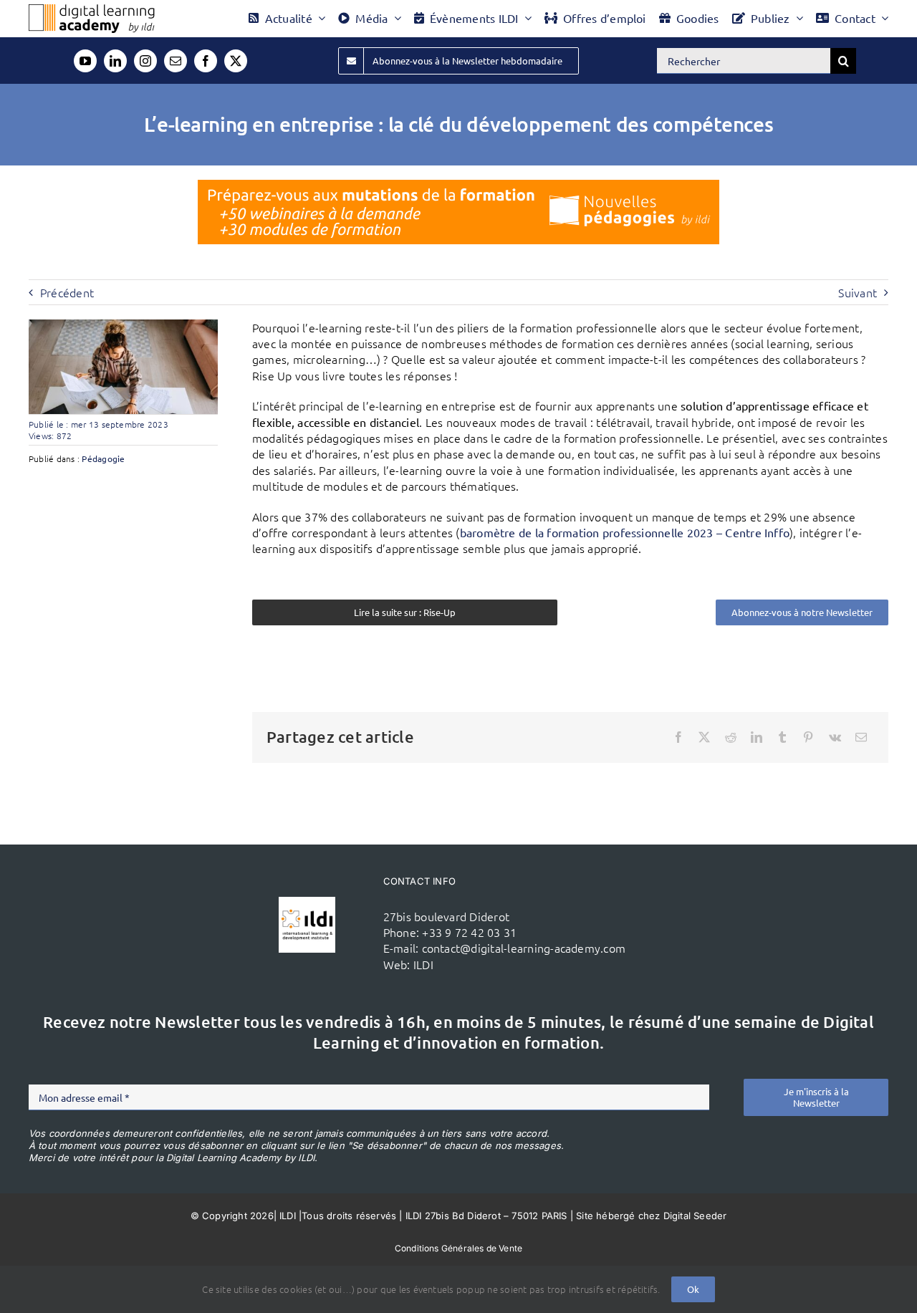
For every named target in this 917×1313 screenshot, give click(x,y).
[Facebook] (678, 737)
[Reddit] (731, 737)
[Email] (861, 737)
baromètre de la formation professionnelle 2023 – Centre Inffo (625, 532)
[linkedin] (115, 60)
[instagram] (145, 60)
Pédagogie (103, 458)
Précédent (67, 292)
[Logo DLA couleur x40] (92, 10)
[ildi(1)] (307, 902)
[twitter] (235, 60)
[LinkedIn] (756, 737)
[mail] (175, 60)
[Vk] (835, 737)
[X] (704, 737)
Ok (693, 1289)
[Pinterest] (808, 737)
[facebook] (205, 60)
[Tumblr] (782, 737)
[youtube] (85, 60)
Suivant (857, 292)
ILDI (423, 964)
